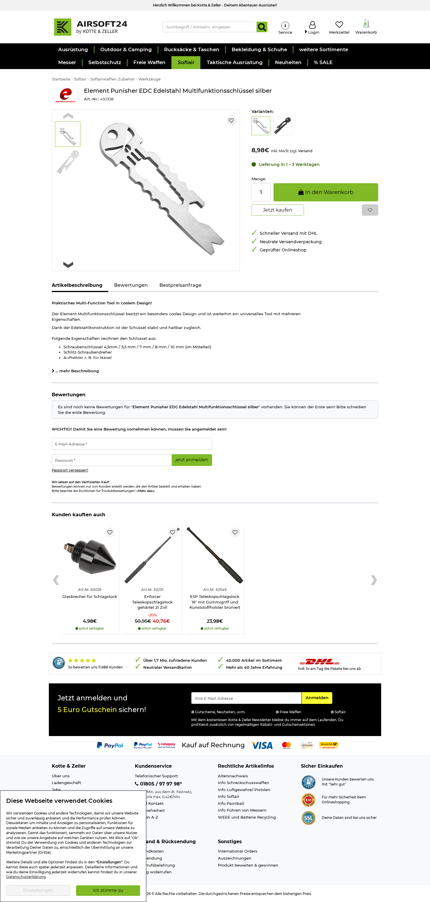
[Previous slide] (68, 116)
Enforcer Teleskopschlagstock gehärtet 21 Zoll (152, 602)
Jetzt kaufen (277, 210)
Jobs (56, 789)
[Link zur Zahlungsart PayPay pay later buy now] (143, 745)
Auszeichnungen (234, 858)
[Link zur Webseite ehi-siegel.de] (308, 799)
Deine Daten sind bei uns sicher (349, 818)
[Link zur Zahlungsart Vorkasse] (307, 745)
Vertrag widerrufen (153, 872)
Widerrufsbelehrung (155, 865)
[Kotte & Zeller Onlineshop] (101, 26)
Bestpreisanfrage (180, 285)
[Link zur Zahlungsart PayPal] (110, 745)
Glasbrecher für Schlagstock (89, 596)
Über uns (61, 776)
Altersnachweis (233, 776)
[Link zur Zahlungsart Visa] (262, 745)
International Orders (237, 851)
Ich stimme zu (108, 890)
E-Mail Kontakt (149, 803)
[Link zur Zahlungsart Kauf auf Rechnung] (213, 745)
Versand (305, 151)
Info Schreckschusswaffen (243, 782)
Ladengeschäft (66, 782)
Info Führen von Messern (242, 810)
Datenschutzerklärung (26, 877)
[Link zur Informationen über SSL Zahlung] (308, 817)
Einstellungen (38, 890)
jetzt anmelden (192, 459)
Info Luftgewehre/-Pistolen (244, 789)
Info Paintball (231, 803)
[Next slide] (68, 265)
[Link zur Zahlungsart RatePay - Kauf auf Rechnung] (167, 745)
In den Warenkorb (328, 192)
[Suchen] (262, 27)
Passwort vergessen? (70, 470)
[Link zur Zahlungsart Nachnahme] (328, 745)
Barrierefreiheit (150, 810)
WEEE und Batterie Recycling (247, 817)
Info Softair (228, 796)
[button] (73, 49)
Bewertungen (131, 285)
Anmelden (318, 697)
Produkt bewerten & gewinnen (248, 865)
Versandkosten (149, 851)
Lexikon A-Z (146, 817)
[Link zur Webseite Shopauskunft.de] (308, 781)
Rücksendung (148, 858)
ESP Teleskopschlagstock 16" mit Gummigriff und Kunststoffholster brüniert (215, 602)
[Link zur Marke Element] (65, 96)
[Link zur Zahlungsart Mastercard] (286, 745)
